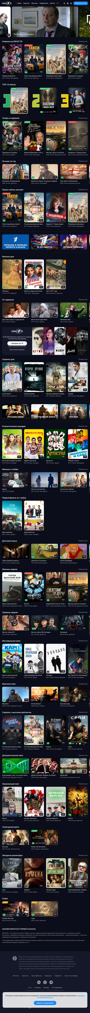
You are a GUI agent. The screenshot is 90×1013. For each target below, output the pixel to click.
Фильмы (35, 3)
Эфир (19, 3)
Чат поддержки (57, 987)
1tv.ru (30, 987)
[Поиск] (64, 3)
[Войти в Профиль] (71, 3)
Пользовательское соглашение (35, 990)
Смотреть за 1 (17, 344)
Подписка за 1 (80, 3)
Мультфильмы (36, 976)
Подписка (58, 976)
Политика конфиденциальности (55, 990)
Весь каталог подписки (17, 349)
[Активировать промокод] (67, 3)
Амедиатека (44, 3)
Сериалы (26, 3)
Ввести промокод (71, 976)
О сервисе (37, 987)
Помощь (46, 987)
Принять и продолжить (45, 1003)
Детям (52, 3)
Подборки (48, 976)
